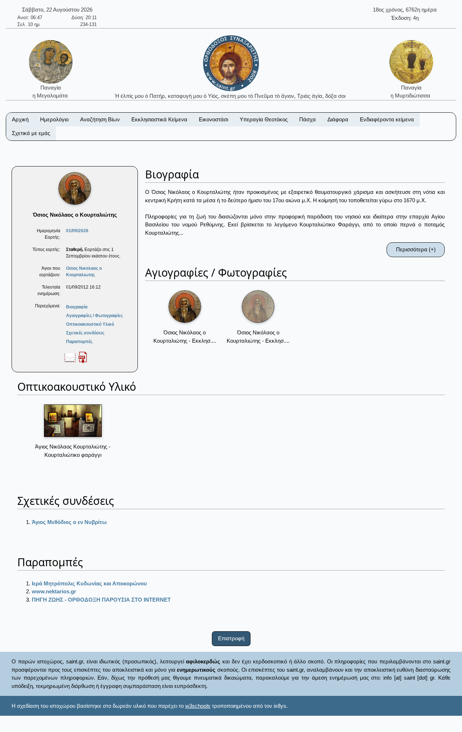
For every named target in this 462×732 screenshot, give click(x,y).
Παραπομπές (79, 341)
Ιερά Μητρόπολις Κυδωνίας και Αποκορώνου (89, 583)
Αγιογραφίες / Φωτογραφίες (94, 315)
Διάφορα (337, 119)
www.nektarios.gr (54, 591)
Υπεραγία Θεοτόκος (264, 119)
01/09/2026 (77, 230)
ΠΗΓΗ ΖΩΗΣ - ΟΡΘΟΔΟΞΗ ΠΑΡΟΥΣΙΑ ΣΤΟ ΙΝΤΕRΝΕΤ (101, 600)
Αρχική (20, 119)
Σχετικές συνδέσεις (85, 332)
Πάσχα (307, 119)
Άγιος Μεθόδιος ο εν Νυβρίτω (69, 522)
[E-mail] (70, 357)
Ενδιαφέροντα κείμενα (387, 119)
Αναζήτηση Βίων (100, 119)
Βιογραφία (76, 306)
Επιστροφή (231, 638)
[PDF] (82, 357)
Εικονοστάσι (213, 119)
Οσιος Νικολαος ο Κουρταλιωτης (84, 271)
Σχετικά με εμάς (31, 133)
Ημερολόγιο (54, 119)
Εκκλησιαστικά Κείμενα (159, 119)
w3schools (197, 706)
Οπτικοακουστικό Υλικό (90, 324)
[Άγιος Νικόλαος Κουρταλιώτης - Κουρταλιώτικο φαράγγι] (73, 420)
